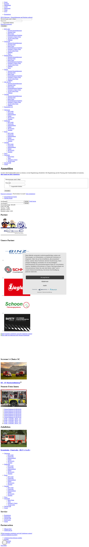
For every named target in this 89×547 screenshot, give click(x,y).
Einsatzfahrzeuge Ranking (15, 35)
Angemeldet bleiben (8, 22)
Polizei (6, 69)
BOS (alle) (7, 29)
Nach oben (4, 545)
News (9, 54)
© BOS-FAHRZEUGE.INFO (9, 535)
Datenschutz (7, 541)
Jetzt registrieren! (30, 194)
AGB (5, 7)
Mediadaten (7, 5)
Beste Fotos (11, 33)
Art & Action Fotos (13, 38)
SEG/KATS (7, 82)
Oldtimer (10, 40)
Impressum (7, 8)
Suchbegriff (4, 201)
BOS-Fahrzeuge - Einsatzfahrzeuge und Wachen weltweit (16, 17)
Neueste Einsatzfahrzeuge (15, 30)
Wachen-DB (7, 163)
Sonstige (6, 94)
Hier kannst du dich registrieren (10, 174)
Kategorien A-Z (8, 107)
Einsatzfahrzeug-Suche (10, 196)
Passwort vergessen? (6, 24)
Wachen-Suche (8, 198)
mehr (45, 285)
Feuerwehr (7, 41)
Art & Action (11, 161)
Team (5, 10)
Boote (5, 131)
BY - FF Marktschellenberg (10, 383)
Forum (6, 164)
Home (6, 2)
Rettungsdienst (8, 55)
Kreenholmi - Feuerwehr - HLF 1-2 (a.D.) (15, 450)
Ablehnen (44, 281)
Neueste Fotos (11, 32)
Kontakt (6, 3)
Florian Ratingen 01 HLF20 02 (12, 409)
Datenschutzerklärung (47, 292)
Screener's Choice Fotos (14, 37)
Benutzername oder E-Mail (8, 19)
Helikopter (7, 120)
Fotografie (7, 155)
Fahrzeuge (7, 110)
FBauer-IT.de (8, 529)
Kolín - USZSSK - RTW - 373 (12, 418)
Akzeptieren (45, 277)
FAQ (5, 11)
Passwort (3, 21)
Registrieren (7, 14)
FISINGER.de (8, 530)
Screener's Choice (12, 159)
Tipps (9, 158)
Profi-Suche (32, 201)
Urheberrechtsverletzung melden (13, 538)
